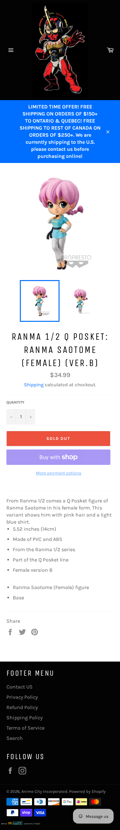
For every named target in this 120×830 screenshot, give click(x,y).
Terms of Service (25, 728)
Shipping (34, 385)
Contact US (19, 687)
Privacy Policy (22, 697)
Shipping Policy (24, 717)
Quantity (15, 402)
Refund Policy (22, 707)
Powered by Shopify (87, 791)
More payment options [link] (58, 473)
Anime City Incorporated (44, 791)
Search (14, 738)
